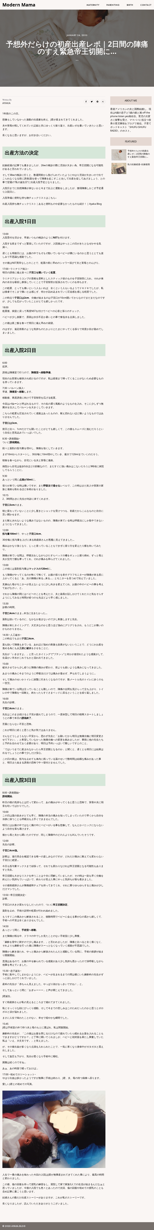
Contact (146, 4)
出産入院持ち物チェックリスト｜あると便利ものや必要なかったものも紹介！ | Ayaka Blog (52, 203)
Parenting (112, 4)
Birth (130, 4)
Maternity (93, 4)
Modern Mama (18, 5)
